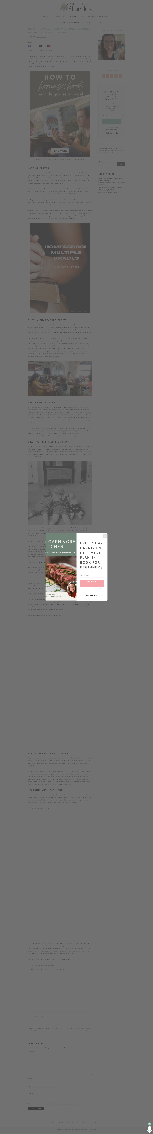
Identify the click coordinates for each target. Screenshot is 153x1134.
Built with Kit (92, 595)
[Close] (105, 536)
